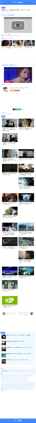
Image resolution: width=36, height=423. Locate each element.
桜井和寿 (7, 388)
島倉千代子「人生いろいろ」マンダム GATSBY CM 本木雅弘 (18, 335)
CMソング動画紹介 (18, 2)
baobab (2, 375)
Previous (2, 44)
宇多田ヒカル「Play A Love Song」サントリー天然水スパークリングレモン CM (25, 233)
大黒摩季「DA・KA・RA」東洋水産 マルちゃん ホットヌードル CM (20, 347)
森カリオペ (12, 388)
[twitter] (13, 109)
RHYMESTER (25, 375)
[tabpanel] (6, 44)
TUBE (30, 375)
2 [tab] (17, 49)
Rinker (13, 88)
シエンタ (10, 379)
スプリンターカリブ (4, 381)
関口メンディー (3, 390)
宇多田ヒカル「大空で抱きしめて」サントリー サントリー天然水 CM (25, 261)
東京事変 (2, 388)
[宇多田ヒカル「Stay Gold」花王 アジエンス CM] (18, 109)
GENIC (11, 375)
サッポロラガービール (4, 379)
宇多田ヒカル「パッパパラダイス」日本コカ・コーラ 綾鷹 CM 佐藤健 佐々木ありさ (9, 129)
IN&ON (15, 375)
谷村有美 (31, 388)
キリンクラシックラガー (17, 377)
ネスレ (15, 381)
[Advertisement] (18, 57)
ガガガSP (11, 377)
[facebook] (16, 109)
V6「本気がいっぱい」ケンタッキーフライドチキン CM (17, 359)
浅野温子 (17, 388)
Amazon (12, 90)
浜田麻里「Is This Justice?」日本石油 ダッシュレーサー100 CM (19, 353)
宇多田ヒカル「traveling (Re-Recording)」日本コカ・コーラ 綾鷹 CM (9, 160)
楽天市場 (17, 90)
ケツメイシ (25, 377)
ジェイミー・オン (16, 379)
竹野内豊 (27, 388)
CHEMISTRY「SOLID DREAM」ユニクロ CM (15, 341)
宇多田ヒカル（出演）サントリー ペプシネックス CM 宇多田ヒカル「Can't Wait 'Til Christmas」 (9, 233)
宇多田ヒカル (4, 112)
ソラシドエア (11, 381)
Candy (7, 375)
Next (34, 44)
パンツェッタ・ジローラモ (22, 381)
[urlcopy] (22, 109)
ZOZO (2, 377)
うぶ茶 (6, 377)
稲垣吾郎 (22, 388)
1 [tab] (16, 49)
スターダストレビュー (24, 379)
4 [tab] (19, 49)
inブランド (20, 375)
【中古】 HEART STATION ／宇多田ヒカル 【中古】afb (19, 87)
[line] (20, 109)
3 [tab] (18, 49)
